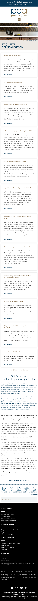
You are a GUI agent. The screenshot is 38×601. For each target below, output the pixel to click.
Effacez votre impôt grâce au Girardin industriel (18, 247)
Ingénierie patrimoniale (7, 514)
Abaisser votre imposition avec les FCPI (15, 104)
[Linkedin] (12, 588)
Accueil (25, 40)
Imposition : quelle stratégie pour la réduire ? (17, 188)
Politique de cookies (19, 594)
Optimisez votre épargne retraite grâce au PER (18, 131)
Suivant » (25, 370)
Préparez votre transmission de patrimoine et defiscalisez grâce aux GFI (17, 276)
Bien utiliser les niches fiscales (13, 82)
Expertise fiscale (5, 516)
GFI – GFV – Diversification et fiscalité (15, 161)
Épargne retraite (5, 532)
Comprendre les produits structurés (10, 530)
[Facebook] (16, 588)
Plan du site (21, 592)
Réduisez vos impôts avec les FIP (13, 301)
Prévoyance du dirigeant (7, 534)
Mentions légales (30, 592)
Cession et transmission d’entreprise (10, 543)
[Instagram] (26, 588)
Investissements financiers (8, 518)
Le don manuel (5, 559)
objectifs (24, 405)
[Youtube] (21, 588)
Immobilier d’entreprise (7, 547)
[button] (19, 19)
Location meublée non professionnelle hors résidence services (17, 563)
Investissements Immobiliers (8, 521)
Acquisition (4, 550)
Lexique (4, 592)
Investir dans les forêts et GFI (12, 55)
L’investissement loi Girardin (12, 352)
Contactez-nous (12, 592)
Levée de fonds (5, 545)
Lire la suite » (8, 74)
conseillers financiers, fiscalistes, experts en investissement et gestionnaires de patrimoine (17, 399)
